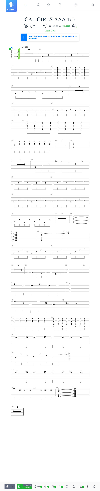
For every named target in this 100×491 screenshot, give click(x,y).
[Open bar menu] (37, 60)
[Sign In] (92, 5)
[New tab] (60, 5)
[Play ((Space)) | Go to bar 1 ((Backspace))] (20, 486)
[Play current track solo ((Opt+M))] (53, 486)
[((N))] (74, 486)
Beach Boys (50, 30)
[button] (11, 48)
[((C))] (67, 486)
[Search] (38, 5)
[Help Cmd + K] (76, 5)
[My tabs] (48, 5)
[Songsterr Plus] (26, 5)
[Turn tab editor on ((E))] (93, 486)
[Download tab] (81, 486)
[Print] (74, 26)
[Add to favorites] (26, 26)
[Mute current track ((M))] (60, 486)
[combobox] (38, 26)
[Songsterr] (11, 6)
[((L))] (46, 486)
